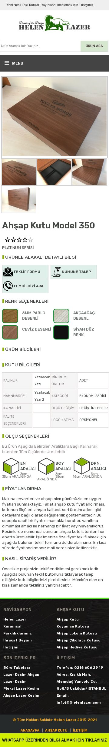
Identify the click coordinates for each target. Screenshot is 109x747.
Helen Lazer (14, 619)
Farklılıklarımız (17, 633)
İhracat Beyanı (17, 640)
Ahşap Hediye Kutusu (77, 647)
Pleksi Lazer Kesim (21, 688)
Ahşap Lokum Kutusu (77, 633)
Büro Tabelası (16, 667)
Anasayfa (30, 730)
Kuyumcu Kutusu (73, 626)
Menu (17, 63)
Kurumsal (12, 626)
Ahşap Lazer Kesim (21, 695)
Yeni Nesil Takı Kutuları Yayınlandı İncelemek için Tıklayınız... (51, 5)
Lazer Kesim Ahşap (21, 674)
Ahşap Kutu (68, 619)
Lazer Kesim (15, 681)
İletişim (10, 647)
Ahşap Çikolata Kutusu (79, 640)
